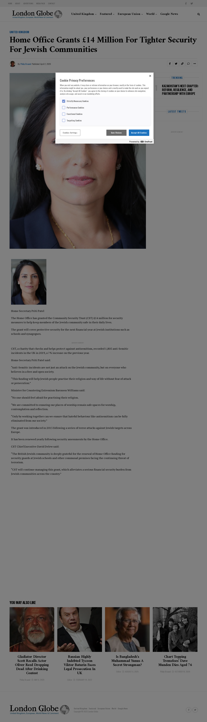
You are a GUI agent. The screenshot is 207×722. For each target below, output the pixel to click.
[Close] (150, 76)
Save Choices (116, 132)
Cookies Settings (70, 132)
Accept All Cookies (139, 132)
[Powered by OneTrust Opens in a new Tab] (140, 142)
